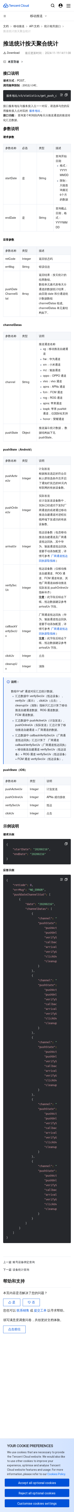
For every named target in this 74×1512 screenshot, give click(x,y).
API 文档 (34, 26)
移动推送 (18, 26)
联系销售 (23, 1310)
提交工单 (40, 1310)
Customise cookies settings (37, 1503)
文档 (6, 26)
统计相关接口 (52, 26)
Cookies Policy (56, 1474)
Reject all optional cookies (37, 1493)
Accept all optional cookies (37, 1483)
